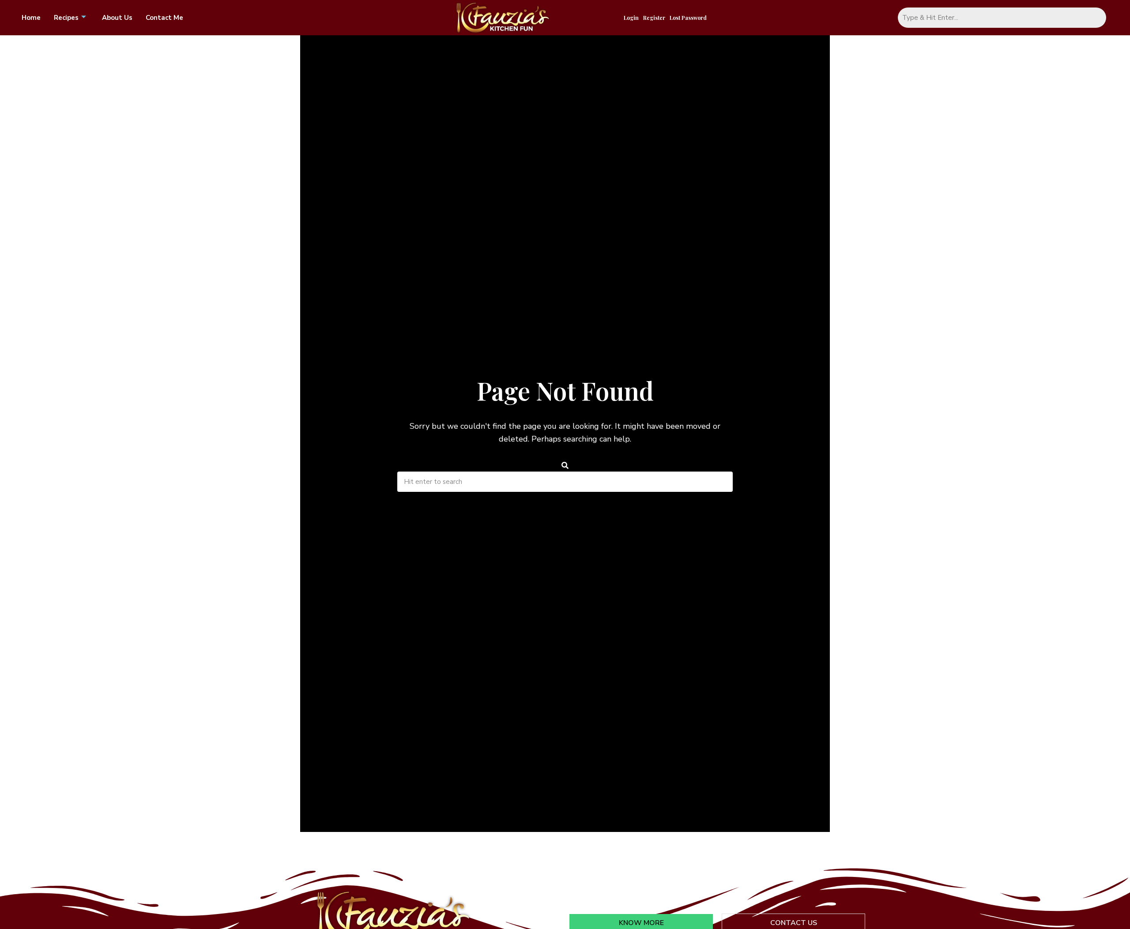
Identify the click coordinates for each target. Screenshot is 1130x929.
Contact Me (164, 17)
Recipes (66, 17)
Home (31, 17)
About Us (117, 17)
